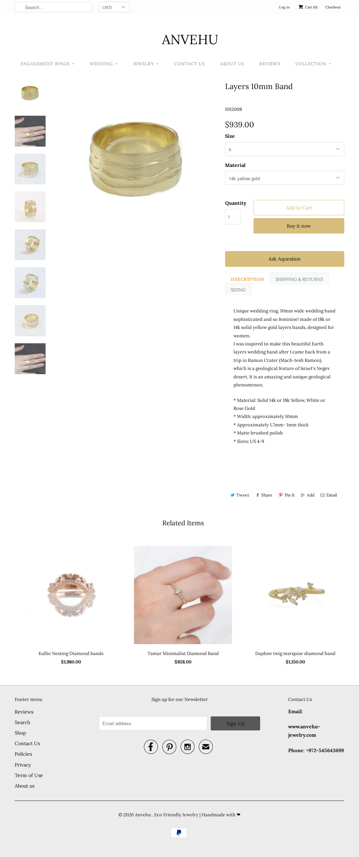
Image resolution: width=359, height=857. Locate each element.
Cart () (310, 7)
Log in (284, 7)
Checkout (333, 7)
